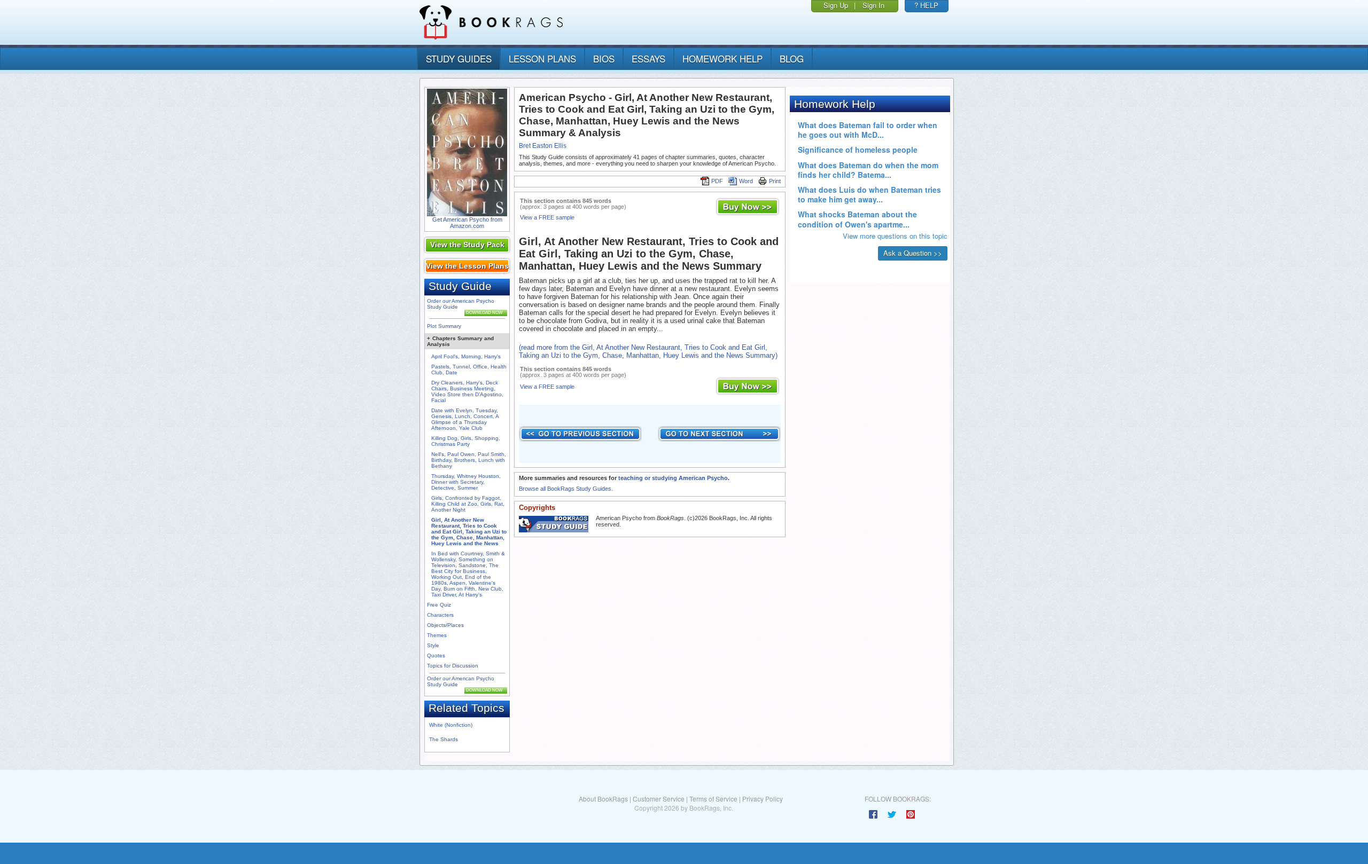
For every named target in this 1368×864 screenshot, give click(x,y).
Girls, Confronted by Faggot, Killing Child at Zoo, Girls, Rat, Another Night (467, 504)
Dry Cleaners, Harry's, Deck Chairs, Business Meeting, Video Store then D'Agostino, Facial (467, 391)
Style (433, 645)
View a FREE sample (547, 217)
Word (746, 181)
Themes (437, 635)
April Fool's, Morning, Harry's (466, 356)
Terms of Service (713, 798)
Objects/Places (445, 625)
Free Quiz (439, 605)
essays (648, 58)
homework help (722, 58)
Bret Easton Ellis (542, 146)
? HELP (926, 5)
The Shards (443, 739)
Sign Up (835, 5)
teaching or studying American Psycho (673, 478)
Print (775, 181)
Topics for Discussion (452, 666)
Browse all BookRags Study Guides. (566, 488)
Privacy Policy (762, 798)
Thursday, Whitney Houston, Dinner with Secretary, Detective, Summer (466, 482)
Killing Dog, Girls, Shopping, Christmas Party (465, 441)
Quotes (436, 655)
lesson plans (542, 58)
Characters (440, 615)
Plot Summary (444, 326)
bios (604, 58)
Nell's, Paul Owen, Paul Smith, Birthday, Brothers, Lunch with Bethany (468, 460)
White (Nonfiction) (450, 725)
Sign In (873, 5)
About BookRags (603, 798)
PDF (717, 181)
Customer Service (659, 798)
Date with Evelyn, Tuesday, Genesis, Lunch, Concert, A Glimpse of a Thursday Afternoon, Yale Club (465, 419)
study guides (459, 58)
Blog (792, 58)
